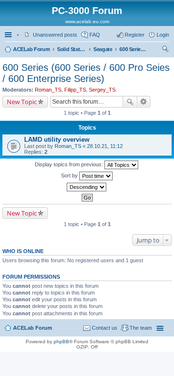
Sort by (70, 175)
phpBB (61, 341)
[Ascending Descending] (87, 187)
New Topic (22, 101)
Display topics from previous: (69, 164)
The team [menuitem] (141, 328)
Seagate (102, 49)
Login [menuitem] (163, 35)
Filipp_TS (75, 90)
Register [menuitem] (135, 35)
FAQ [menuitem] (94, 35)
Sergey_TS (102, 90)
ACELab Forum (31, 49)
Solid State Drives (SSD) (71, 49)
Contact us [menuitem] (104, 328)
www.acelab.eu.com (87, 21)
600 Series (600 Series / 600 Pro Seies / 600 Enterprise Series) (133, 49)
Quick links (9, 34)
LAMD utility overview (56, 139)
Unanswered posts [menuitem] (55, 35)
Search (130, 101)
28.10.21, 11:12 (105, 146)
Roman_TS (48, 90)
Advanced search (143, 101)
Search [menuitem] (165, 50)
